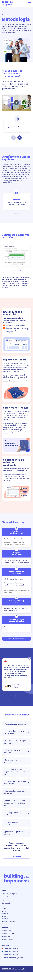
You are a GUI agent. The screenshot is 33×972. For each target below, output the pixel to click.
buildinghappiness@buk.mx (13, 958)
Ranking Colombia (8, 933)
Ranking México (7, 939)
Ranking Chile (6, 930)
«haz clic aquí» (22, 381)
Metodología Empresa (9, 894)
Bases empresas (5, 912)
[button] (19, 137)
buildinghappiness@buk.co (13, 951)
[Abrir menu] (29, 3)
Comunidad (6, 903)
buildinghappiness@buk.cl (13, 948)
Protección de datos (9, 921)
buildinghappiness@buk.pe (13, 954)
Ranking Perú (6, 936)
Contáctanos (16, 856)
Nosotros (5, 900)
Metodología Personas (10, 897)
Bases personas (5, 917)
